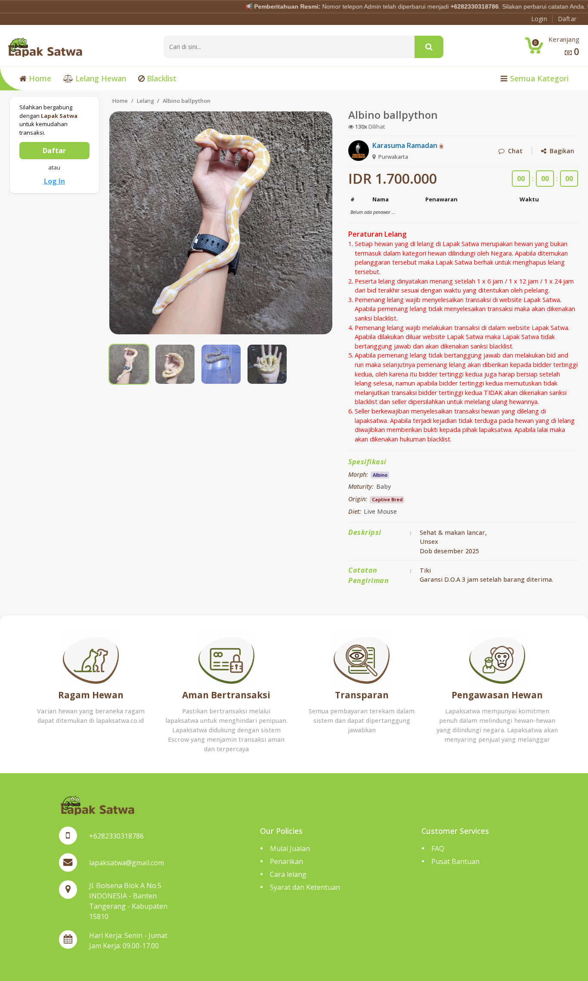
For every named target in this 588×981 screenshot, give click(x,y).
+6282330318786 (116, 836)
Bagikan (560, 151)
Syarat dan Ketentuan (305, 887)
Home (39, 78)
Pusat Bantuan (455, 861)
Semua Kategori (538, 78)
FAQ (437, 848)
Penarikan (286, 861)
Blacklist (160, 78)
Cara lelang (288, 874)
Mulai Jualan (290, 848)
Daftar (54, 150)
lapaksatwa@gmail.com (126, 862)
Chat (513, 151)
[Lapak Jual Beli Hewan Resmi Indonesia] (45, 46)
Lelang (145, 101)
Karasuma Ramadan (405, 145)
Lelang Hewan (99, 78)
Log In (54, 181)
